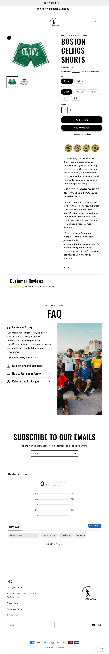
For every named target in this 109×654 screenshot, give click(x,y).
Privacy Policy (13, 603)
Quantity (65, 104)
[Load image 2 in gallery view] (24, 82)
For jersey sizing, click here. (21, 357)
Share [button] (67, 268)
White (80, 81)
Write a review (94, 526)
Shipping (76, 71)
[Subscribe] (75, 453)
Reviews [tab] (15, 526)
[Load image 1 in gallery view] (12, 82)
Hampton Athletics (57, 647)
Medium (80, 92)
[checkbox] (80, 535)
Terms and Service (15, 609)
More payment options (82, 134)
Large (93, 92)
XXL (75, 98)
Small (66, 92)
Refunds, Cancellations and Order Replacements (22, 595)
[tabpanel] (54, 553)
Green (67, 81)
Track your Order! (15, 587)
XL (65, 98)
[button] (8, 22)
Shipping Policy (14, 615)
